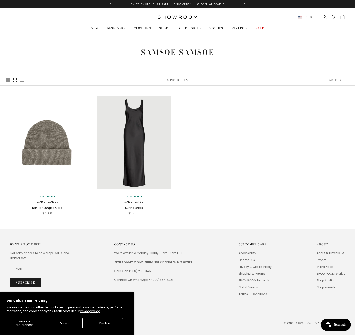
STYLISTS (240, 28)
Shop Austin (325, 280)
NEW (95, 28)
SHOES (164, 28)
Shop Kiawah (326, 287)
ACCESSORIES (189, 28)
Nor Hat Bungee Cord (47, 208)
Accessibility (247, 253)
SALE (260, 28)
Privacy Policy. (90, 311)
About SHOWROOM (330, 253)
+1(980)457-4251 (161, 280)
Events (321, 260)
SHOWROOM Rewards (254, 280)
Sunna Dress (134, 208)
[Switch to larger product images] (8, 79)
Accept (64, 323)
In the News (325, 267)
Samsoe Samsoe (47, 201)
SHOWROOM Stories (331, 274)
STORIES (216, 28)
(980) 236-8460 (141, 271)
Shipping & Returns (252, 274)
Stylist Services (249, 287)
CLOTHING (142, 28)
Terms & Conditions (253, 294)
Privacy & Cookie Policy (255, 267)
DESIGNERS (116, 28)
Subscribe (25, 282)
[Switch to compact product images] (22, 79)
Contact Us (247, 260)
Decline (104, 323)
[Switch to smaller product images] (15, 79)
